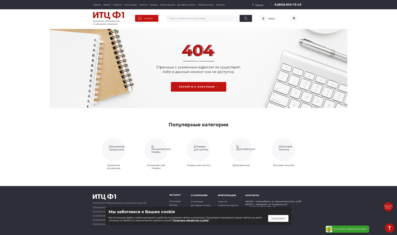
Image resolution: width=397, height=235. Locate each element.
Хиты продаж (130, 5)
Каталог (107, 5)
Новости (143, 5)
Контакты (220, 5)
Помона (259, 5)
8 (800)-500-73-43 (288, 4)
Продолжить (278, 218)
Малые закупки (167, 5)
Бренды (154, 5)
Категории (175, 201)
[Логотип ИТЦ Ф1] (108, 15)
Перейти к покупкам (197, 86)
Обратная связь (206, 5)
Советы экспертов (228, 205)
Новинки (117, 5)
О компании (197, 201)
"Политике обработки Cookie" (190, 220)
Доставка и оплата (186, 5)
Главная (97, 5)
